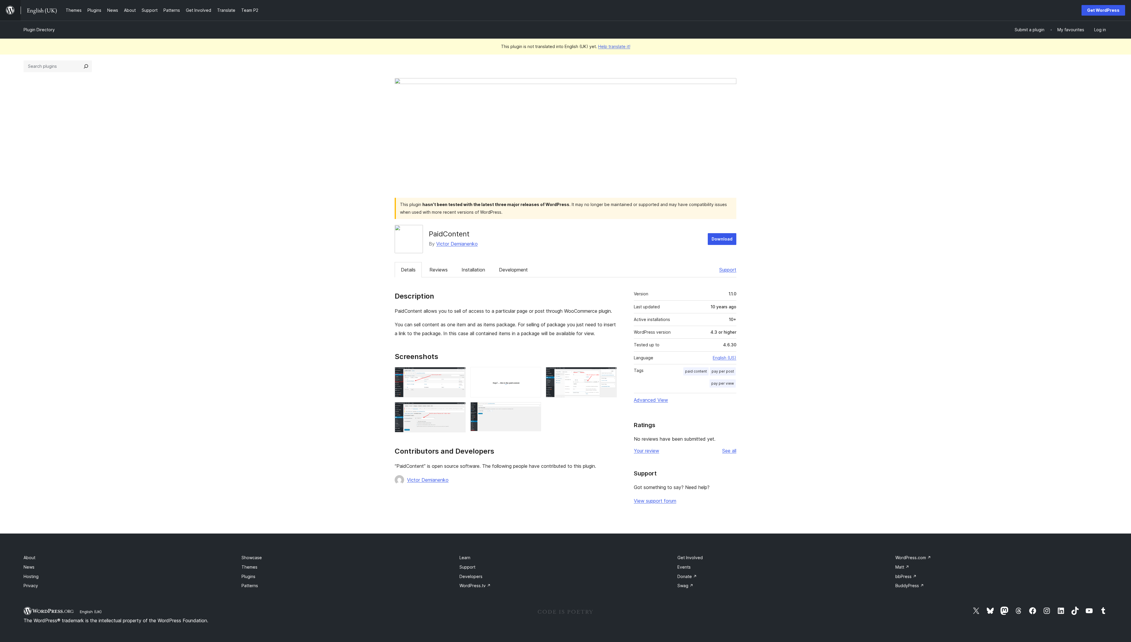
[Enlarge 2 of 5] (533, 375)
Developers (470, 576)
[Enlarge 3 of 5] (609, 375)
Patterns (250, 585)
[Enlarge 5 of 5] (533, 410)
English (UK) (91, 611)
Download (722, 238)
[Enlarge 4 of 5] (458, 410)
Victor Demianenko (457, 244)
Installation (473, 270)
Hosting (31, 576)
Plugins (248, 576)
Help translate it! (614, 46)
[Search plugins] (86, 66)
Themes (249, 566)
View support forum (655, 501)
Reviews (438, 270)
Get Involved (690, 557)
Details (408, 270)
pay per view (722, 383)
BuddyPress (909, 585)
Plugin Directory (39, 29)
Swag (685, 585)
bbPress (906, 576)
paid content (696, 371)
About (29, 557)
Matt (902, 566)
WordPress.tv (475, 585)
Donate (687, 576)
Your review (646, 451)
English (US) (724, 357)
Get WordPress (1103, 10)
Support (727, 270)
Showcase (252, 557)
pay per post (723, 371)
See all (729, 451)
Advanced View (651, 400)
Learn (464, 557)
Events (684, 566)
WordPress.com (913, 557)
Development (513, 270)
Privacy (31, 585)
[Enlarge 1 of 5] (458, 375)
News (29, 566)
